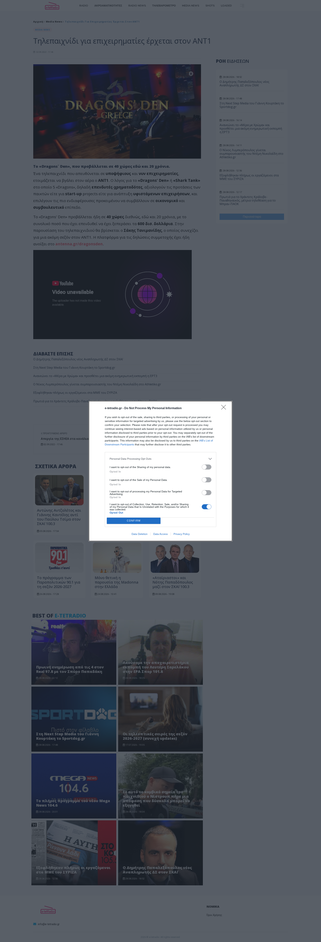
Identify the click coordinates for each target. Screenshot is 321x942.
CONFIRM (134, 520)
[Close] (224, 408)
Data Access (160, 533)
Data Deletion (139, 533)
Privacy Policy (182, 533)
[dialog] (160, 471)
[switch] (206, 467)
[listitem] (160, 459)
